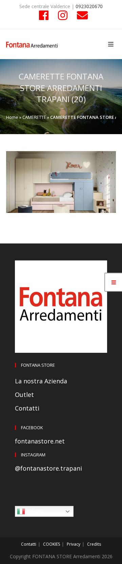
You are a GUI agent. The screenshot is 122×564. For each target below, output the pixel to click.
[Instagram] (62, 15)
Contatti (27, 408)
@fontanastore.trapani (48, 468)
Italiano (34, 511)
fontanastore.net (40, 441)
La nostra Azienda (41, 381)
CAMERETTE (34, 117)
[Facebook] (43, 15)
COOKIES (51, 544)
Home (12, 117)
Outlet (24, 394)
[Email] (80, 15)
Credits (94, 544)
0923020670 (89, 6)
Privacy (73, 544)
